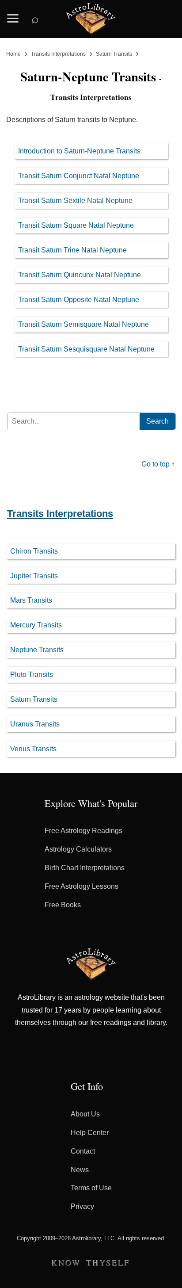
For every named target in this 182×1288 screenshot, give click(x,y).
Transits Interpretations (60, 513)
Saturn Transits (33, 699)
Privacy (82, 1206)
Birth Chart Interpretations (85, 867)
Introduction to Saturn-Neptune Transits (79, 151)
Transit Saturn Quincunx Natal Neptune (79, 275)
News (80, 1169)
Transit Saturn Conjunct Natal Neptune (78, 176)
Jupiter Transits (34, 576)
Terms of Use (91, 1188)
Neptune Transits (37, 650)
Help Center (90, 1132)
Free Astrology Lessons (81, 886)
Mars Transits (31, 600)
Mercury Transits (36, 625)
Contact (83, 1151)
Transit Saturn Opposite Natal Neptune (78, 299)
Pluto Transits (31, 674)
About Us (85, 1114)
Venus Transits (33, 749)
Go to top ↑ (158, 464)
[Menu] (13, 16)
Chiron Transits (34, 551)
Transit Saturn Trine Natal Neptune (72, 250)
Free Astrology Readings (83, 830)
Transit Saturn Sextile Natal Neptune (75, 200)
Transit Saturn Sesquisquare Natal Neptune (86, 349)
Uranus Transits (35, 724)
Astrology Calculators (78, 849)
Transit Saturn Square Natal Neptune (76, 225)
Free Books (63, 905)
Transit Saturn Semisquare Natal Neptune (83, 324)
